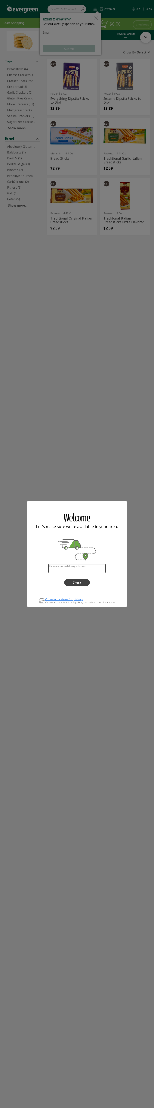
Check (77, 582)
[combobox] (77, 568)
